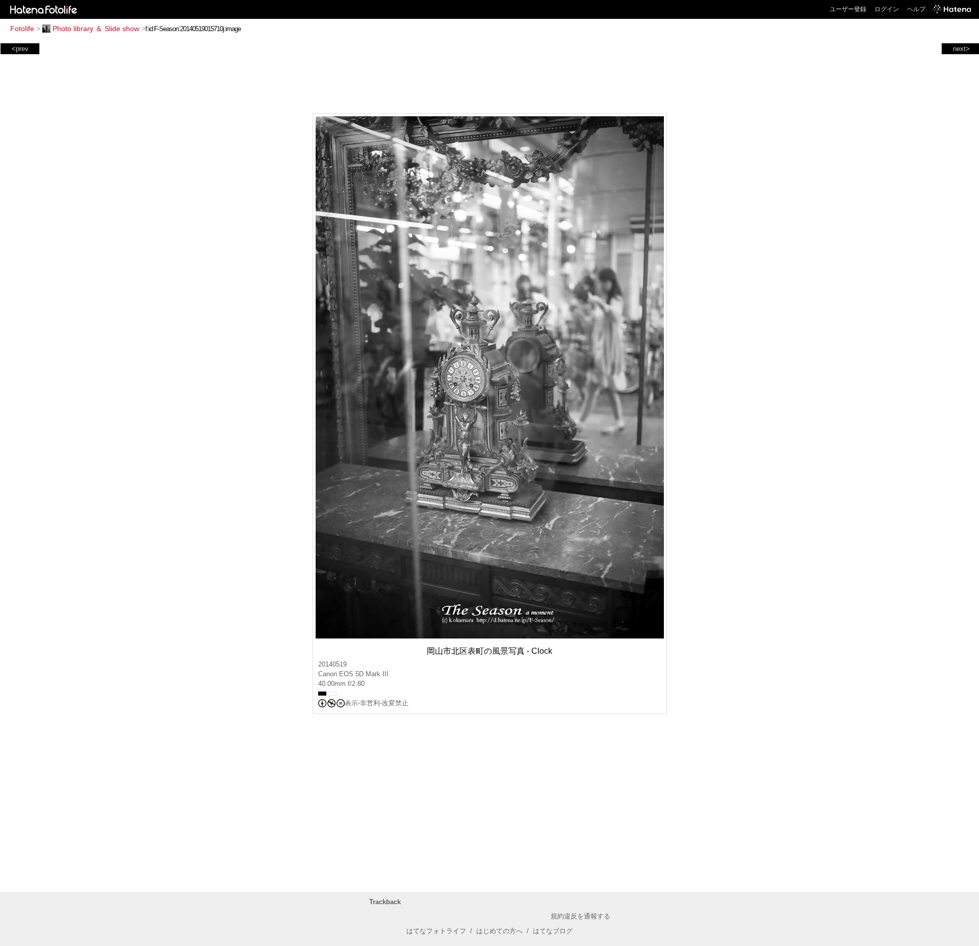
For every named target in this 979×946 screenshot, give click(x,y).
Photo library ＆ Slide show (96, 28)
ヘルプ (916, 9)
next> (961, 49)
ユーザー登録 (848, 9)
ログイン (886, 9)
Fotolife (22, 28)
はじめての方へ (499, 931)
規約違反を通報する (580, 916)
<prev (20, 49)
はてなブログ (553, 931)
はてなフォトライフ (436, 931)
